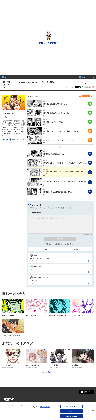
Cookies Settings (71, 406)
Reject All (71, 411)
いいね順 (44, 249)
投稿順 (76, 249)
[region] (48, 411)
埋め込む (88, 87)
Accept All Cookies (71, 416)
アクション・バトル (7, 142)
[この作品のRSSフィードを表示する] (93, 87)
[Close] (93, 411)
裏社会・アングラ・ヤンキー (18, 139)
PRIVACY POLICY (45, 407)
